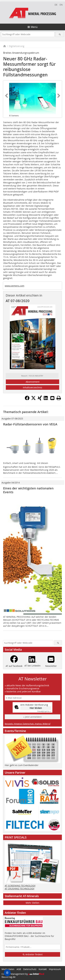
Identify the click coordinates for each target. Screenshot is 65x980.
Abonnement (32, 381)
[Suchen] (60, 34)
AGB (19, 969)
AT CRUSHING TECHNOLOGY (19, 888)
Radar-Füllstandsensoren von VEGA (30, 424)
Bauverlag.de (8, 976)
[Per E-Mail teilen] (52, 398)
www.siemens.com (14, 285)
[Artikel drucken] (59, 398)
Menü (34, 27)
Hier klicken (36, 707)
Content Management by (15, 973)
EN (61, 4)
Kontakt (43, 969)
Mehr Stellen (32, 902)
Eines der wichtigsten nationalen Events (28, 490)
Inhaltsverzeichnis (32, 387)
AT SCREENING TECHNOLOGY (20, 885)
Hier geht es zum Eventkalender (21, 765)
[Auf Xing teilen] (40, 399)
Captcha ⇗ (44, 711)
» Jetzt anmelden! (32, 716)
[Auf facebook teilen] (27, 399)
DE (56, 4)
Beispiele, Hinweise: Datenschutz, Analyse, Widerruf (27, 723)
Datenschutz (29, 969)
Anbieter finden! (34, 954)
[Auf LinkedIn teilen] (46, 399)
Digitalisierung (16, 46)
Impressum (55, 969)
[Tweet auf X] (33, 399)
